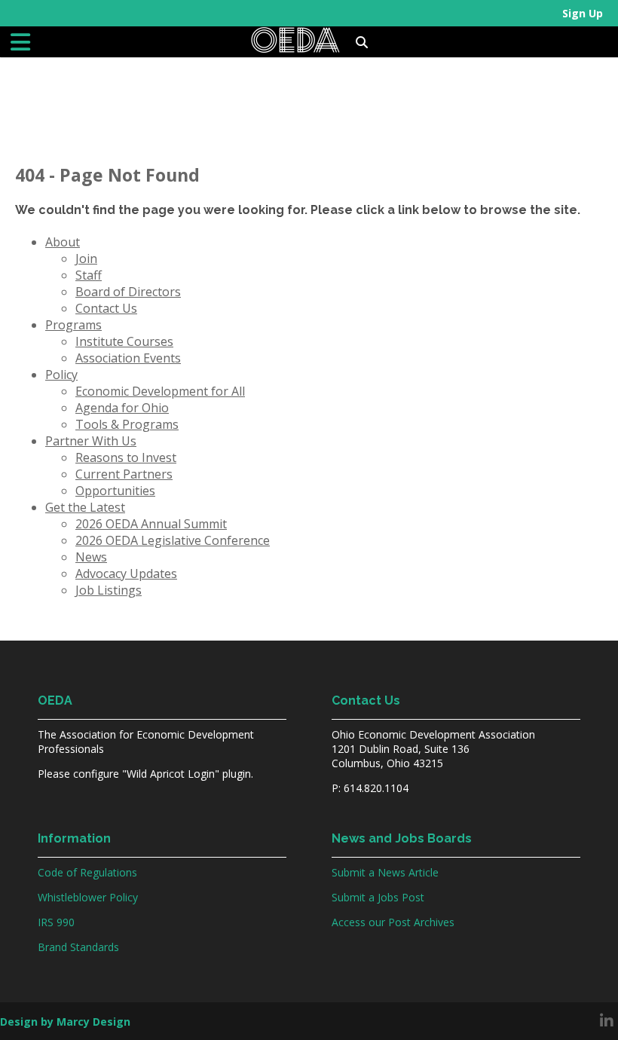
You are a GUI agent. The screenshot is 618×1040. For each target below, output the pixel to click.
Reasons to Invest (125, 457)
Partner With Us (90, 441)
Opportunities (115, 490)
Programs (73, 325)
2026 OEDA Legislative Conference (172, 540)
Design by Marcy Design (65, 1021)
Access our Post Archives (393, 922)
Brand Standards (78, 947)
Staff (88, 275)
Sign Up (582, 13)
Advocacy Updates (126, 573)
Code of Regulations (87, 872)
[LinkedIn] (606, 1021)
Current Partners (124, 474)
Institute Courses (124, 341)
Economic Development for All (160, 391)
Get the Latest (85, 507)
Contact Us (106, 308)
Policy (61, 374)
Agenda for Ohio (122, 407)
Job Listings (108, 590)
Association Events (128, 358)
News (91, 557)
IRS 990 (56, 922)
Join (86, 258)
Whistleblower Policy (88, 897)
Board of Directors (128, 291)
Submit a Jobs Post (378, 897)
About (62, 242)
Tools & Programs (127, 424)
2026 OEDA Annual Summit (151, 523)
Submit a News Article (385, 872)
